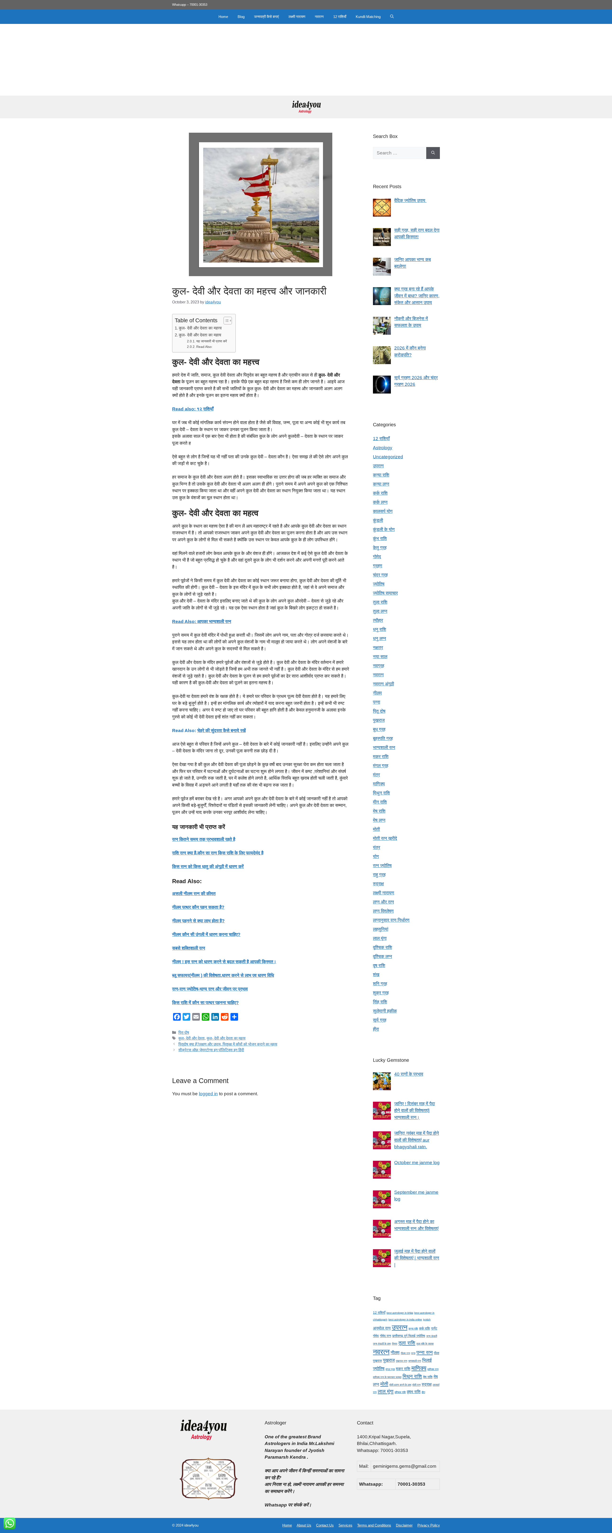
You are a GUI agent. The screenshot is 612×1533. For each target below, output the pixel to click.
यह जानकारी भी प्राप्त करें (211, 341)
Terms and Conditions (374, 1525)
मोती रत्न (416, 1384)
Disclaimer (404, 1525)
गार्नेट (434, 1328)
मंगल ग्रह (380, 765)
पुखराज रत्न (401, 1360)
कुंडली (378, 520)
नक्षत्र (378, 647)
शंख (376, 974)
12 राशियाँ (339, 17)
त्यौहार (378, 620)
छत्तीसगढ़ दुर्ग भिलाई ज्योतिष (408, 1336)
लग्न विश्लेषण (383, 911)
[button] (392, 17)
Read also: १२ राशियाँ (192, 408)
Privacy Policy (428, 1525)
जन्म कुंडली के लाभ (382, 1343)
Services (345, 1525)
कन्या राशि (381, 474)
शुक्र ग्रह (381, 992)
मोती (376, 829)
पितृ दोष (183, 1032)
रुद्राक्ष (378, 883)
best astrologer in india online (405, 1319)
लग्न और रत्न (383, 901)
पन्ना (376, 702)
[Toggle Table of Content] (225, 321)
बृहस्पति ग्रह (383, 738)
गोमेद (377, 556)
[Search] (433, 153)
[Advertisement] (306, 59)
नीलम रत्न (405, 1353)
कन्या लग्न (381, 484)
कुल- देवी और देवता (191, 1038)
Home (223, 17)
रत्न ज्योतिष (382, 865)
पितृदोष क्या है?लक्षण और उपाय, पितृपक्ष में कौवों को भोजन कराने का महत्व (227, 1044)
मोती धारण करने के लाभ (400, 1384)
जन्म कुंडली (431, 1336)
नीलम (377, 692)
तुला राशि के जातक (425, 1343)
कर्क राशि (380, 493)
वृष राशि (379, 965)
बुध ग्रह (379, 729)
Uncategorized (388, 456)
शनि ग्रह (380, 983)
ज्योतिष (378, 583)
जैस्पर (394, 1343)
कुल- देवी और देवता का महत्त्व (200, 328)
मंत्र (376, 774)
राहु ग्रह (379, 874)
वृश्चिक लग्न (382, 956)
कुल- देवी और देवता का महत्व (200, 335)
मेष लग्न (379, 820)
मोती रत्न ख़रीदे (385, 838)
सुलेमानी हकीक (385, 1010)
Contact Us (325, 1525)
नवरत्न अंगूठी (383, 683)
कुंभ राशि (380, 538)
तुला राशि (380, 602)
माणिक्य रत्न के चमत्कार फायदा (387, 1377)
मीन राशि (380, 802)
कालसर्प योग (383, 511)
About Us (304, 1525)
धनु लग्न (379, 638)
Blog (241, 17)
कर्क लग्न (380, 502)
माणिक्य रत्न (432, 1369)
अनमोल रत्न (382, 1328)
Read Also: (204, 347)
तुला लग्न (380, 611)
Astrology (382, 447)
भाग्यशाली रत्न (384, 747)
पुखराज (379, 720)
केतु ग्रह (380, 547)
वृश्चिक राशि (382, 947)
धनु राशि (379, 629)
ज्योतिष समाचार (385, 593)
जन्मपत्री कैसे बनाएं (266, 17)
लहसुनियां (380, 929)
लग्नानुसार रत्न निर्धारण (391, 920)
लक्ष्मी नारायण (297, 17)
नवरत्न (319, 17)
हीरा (376, 1029)
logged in (208, 1093)
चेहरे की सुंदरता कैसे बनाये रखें (221, 730)
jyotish (427, 1319)
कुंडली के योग (384, 529)
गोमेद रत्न (385, 1336)
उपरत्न (378, 465)
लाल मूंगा (380, 938)
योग (376, 856)
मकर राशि (380, 756)
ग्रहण (377, 565)
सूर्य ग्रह (379, 1020)
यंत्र (376, 847)
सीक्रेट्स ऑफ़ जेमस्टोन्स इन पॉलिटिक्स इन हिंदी (211, 1050)
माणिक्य (379, 783)
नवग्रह (378, 665)
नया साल (380, 656)
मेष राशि (379, 811)
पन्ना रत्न (424, 1352)
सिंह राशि (380, 1001)
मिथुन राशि (381, 792)
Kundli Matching (368, 17)
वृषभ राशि (414, 1392)
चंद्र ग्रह (380, 574)
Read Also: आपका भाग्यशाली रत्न (201, 621)
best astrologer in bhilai (400, 1312)
